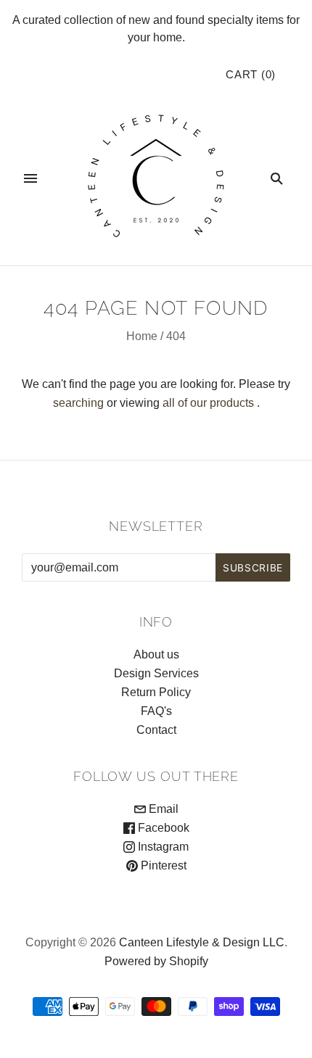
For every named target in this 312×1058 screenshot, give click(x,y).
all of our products (208, 403)
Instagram (162, 846)
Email (162, 809)
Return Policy (156, 692)
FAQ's (156, 711)
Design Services (156, 673)
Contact (156, 730)
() (251, 74)
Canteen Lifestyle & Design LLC (201, 942)
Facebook (162, 828)
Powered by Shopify (156, 961)
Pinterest (162, 865)
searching (78, 403)
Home (141, 336)
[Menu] (30, 178)
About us (156, 654)
